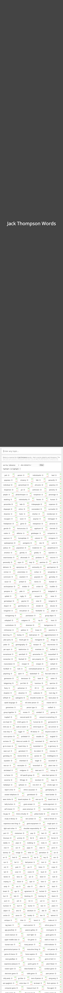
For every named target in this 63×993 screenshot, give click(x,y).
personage (52, 495)
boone (54, 891)
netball (52, 664)
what (29, 853)
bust (53, 901)
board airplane (23, 799)
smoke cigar (51, 785)
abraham (30, 911)
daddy (5, 843)
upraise (36, 756)
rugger (20, 732)
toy (39, 620)
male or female (49, 819)
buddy (30, 915)
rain (54, 857)
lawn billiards (49, 954)
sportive (52, 683)
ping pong (52, 978)
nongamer (7, 611)
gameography (20, 645)
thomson (6, 838)
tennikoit (38, 780)
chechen (35, 514)
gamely (22, 553)
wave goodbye (10, 959)
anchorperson (8, 586)
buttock (6, 906)
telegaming (7, 683)
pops (17, 843)
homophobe (22, 538)
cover (17, 872)
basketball (33, 674)
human (52, 499)
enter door (23, 983)
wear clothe (7, 799)
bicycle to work (50, 732)
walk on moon (49, 940)
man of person (36, 978)
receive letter (21, 756)
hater (21, 514)
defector (19, 533)
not (5, 867)
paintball (22, 654)
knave (37, 630)
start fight (30, 935)
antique (7, 920)
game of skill (49, 959)
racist (22, 519)
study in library (10, 819)
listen (40, 867)
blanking (27, 896)
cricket (38, 586)
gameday (52, 577)
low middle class (48, 809)
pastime (42, 562)
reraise (25, 712)
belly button (9, 804)
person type (31, 707)
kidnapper (51, 519)
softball (5, 698)
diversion (29, 625)
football (51, 582)
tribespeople (35, 504)
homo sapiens (30, 954)
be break (37, 983)
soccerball (51, 761)
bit (30, 901)
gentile (6, 528)
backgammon (49, 625)
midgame (23, 770)
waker (53, 678)
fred (13, 857)
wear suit (7, 751)
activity (19, 838)
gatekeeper (35, 533)
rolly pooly (6, 978)
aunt (5, 901)
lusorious (38, 683)
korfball (52, 649)
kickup (53, 770)
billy (54, 911)
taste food (51, 828)
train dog (52, 693)
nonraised (38, 741)
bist (42, 906)
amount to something (47, 717)
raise (37, 601)
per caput (7, 649)
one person (23, 611)
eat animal (52, 727)
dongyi (53, 640)
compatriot (51, 533)
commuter (7, 577)
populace (7, 480)
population (20, 548)
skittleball (7, 770)
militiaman (8, 630)
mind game (50, 930)
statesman (18, 833)
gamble (53, 669)
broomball (36, 765)
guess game (50, 935)
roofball (50, 707)
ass (17, 886)
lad (5, 872)
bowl (39, 678)
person (20, 475)
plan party (7, 640)
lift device (34, 732)
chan (21, 920)
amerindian (21, 572)
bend (41, 877)
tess (54, 862)
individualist (37, 475)
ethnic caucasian (29, 790)
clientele (52, 528)
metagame (38, 640)
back (53, 886)
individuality (23, 499)
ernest (53, 814)
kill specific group (26, 775)
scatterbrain (9, 625)
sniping (6, 882)
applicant (37, 528)
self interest (8, 809)
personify (51, 480)
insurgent (7, 519)
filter (41, 465)
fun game (31, 940)
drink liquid (37, 727)
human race (9, 944)
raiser (52, 596)
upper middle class (11, 940)
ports (53, 848)
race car (6, 765)
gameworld (52, 722)
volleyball (8, 620)
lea (35, 857)
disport (6, 606)
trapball (7, 717)
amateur (7, 553)
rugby (22, 596)
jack (6, 475)
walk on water (21, 727)
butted (41, 891)
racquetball (52, 654)
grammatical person (11, 949)
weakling (7, 499)
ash (18, 901)
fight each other (9, 828)
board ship (22, 746)
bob (15, 896)
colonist (37, 538)
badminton (22, 649)
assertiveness (7, 558)
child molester (49, 944)
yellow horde (38, 814)
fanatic (38, 499)
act (55, 853)
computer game (10, 988)
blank (54, 896)
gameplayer (8, 601)
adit (54, 833)
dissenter (7, 514)
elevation (21, 693)
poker (5, 645)
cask (54, 843)
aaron (18, 915)
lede (21, 504)
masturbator (8, 664)
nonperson (37, 495)
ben (41, 915)
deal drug (6, 635)
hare (42, 882)
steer (41, 848)
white (41, 838)
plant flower (50, 964)
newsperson (37, 524)
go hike (20, 978)
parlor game (32, 964)
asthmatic (35, 490)
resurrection (51, 645)
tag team (8, 925)
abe (43, 911)
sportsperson (51, 567)
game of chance (9, 954)
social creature (10, 935)
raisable (38, 736)
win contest (30, 819)
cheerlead (22, 761)
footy (6, 688)
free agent (50, 988)
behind (53, 915)
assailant (22, 577)
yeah (16, 867)
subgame (24, 620)
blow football (28, 969)
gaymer (23, 601)
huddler (52, 586)
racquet (37, 596)
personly (52, 490)
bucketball (37, 746)
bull (18, 906)
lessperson (7, 490)
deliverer (6, 567)
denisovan (24, 678)
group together (9, 712)
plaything (6, 674)
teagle (37, 761)
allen (41, 886)
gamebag (6, 756)
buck (42, 872)
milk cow (6, 727)
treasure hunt (31, 988)
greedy (36, 553)
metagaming (9, 616)
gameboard (31, 795)
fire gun (30, 959)
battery (5, 853)
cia (54, 872)
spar (30, 882)
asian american (28, 809)
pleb (21, 591)
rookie (6, 533)
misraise (52, 751)
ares (17, 911)
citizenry (23, 480)
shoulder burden (35, 698)
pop (31, 833)
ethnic (21, 509)
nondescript (51, 514)
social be (7, 780)
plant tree (52, 765)
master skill (51, 703)
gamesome (7, 678)
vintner (6, 572)
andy (5, 886)
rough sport (51, 823)
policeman (21, 688)
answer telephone (11, 795)
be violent (37, 751)
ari (4, 857)
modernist (35, 548)
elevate (52, 606)
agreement (28, 891)
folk (37, 480)
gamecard (35, 591)
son (17, 848)
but (4, 896)
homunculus (21, 528)
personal (52, 524)
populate (37, 577)
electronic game (10, 973)
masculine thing (32, 949)
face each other (50, 674)
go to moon (7, 746)
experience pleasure (11, 964)
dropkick (7, 693)
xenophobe (51, 572)
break (5, 891)
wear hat (53, 741)
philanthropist (21, 495)
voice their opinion (48, 775)
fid (31, 838)
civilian (36, 572)
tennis (36, 582)
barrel (36, 920)
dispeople (7, 509)
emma (24, 857)
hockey (19, 635)
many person (28, 944)
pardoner (39, 558)
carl (41, 901)
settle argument (48, 804)
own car (38, 799)
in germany (52, 746)
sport (20, 674)
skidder (24, 586)
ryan (53, 882)
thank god (22, 640)
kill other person (30, 703)
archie (5, 915)
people (5, 495)
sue (5, 862)
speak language (9, 703)
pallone (23, 630)
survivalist (51, 509)
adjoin (5, 911)
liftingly (22, 780)
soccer (7, 582)
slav (40, 543)
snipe (53, 867)
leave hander (50, 795)
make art (51, 920)
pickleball (24, 736)
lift (36, 688)
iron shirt (36, 785)
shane (19, 882)
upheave (21, 785)
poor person (50, 973)
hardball (6, 669)
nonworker (7, 659)
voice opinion (8, 736)
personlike (7, 504)
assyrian (36, 519)
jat (22, 490)
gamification (22, 606)
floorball (21, 659)
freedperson (8, 524)
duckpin (36, 645)
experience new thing (11, 823)
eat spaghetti (7, 983)
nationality (35, 567)
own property (36, 659)
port (4, 833)
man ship (6, 732)
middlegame (51, 756)
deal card (38, 770)
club (5, 848)
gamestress (10, 707)
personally (6, 562)
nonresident (36, 509)
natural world (24, 717)
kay (44, 857)
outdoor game (49, 969)
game (22, 524)
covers (30, 872)
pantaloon (42, 853)
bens (18, 877)
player (53, 611)
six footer (7, 775)
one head (6, 722)
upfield (7, 596)
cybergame (19, 698)
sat (30, 877)
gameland (22, 751)
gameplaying (50, 790)
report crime (9, 790)
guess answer (28, 804)
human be (36, 722)
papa (28, 848)
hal (15, 862)
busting (41, 896)
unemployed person (35, 669)
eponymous (20, 567)
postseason (29, 616)
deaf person (33, 635)
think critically (21, 814)
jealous (5, 548)
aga (15, 891)
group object (49, 616)
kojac (53, 780)
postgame (26, 543)
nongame (52, 601)
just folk (23, 683)
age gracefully (9, 930)
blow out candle (21, 741)
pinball (21, 582)
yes (28, 867)
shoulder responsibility (31, 828)
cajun (19, 562)
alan (28, 886)
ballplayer (6, 785)
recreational (7, 654)
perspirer (7, 591)
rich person (51, 949)
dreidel (38, 606)
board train (52, 799)
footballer (39, 611)
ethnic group (49, 925)
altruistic (38, 485)
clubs (43, 843)
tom (42, 862)
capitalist (51, 553)
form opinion (51, 983)
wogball (52, 736)
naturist (53, 558)
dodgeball (51, 591)
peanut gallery (30, 930)
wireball (39, 712)
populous (52, 485)
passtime (52, 630)
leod (53, 475)
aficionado (23, 558)
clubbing (30, 843)
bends (6, 877)
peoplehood (52, 548)
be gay (5, 814)
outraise (6, 741)
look (53, 877)
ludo (18, 669)
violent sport (9, 969)
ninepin (38, 664)
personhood (22, 485)
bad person (29, 862)
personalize (36, 654)
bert (42, 833)
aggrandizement (50, 635)
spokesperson (8, 543)
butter (30, 906)
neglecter (52, 659)
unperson (52, 504)
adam (54, 906)
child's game (21, 722)
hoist (52, 620)
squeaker (7, 761)
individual (6, 485)
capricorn (6, 538)
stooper (24, 664)
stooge (18, 853)
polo (54, 562)
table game (31, 973)
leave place (52, 698)
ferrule (53, 838)
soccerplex (20, 765)
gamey (53, 712)
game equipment (33, 823)
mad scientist (28, 925)
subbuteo (37, 693)
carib (53, 543)
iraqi (30, 562)
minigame (52, 538)
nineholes (38, 649)
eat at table (51, 688)
